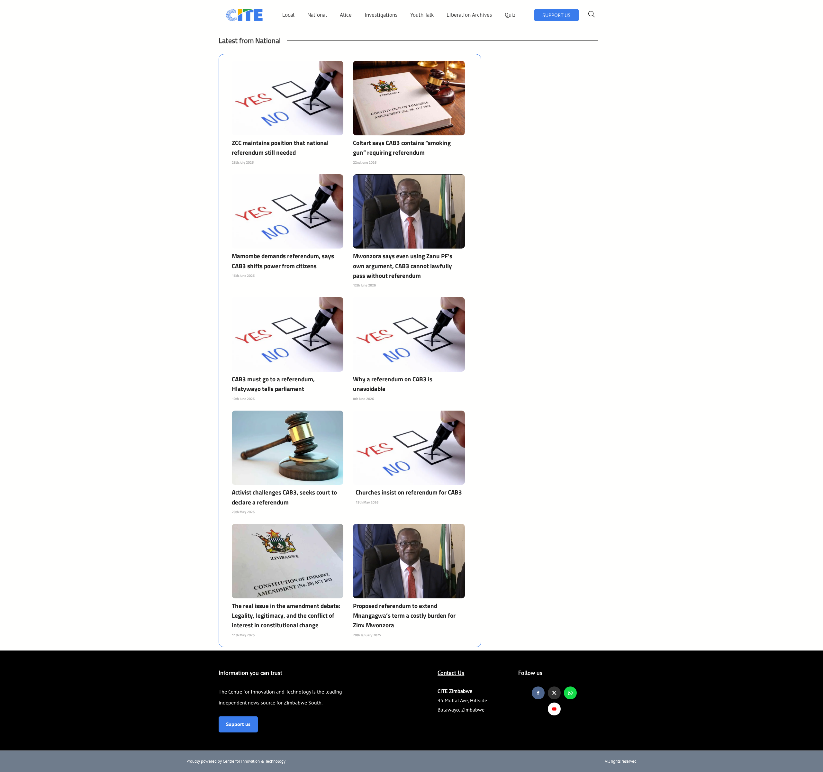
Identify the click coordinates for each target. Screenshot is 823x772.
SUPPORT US (556, 15)
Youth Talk (422, 14)
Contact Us (451, 673)
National (317, 14)
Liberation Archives (469, 14)
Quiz (510, 14)
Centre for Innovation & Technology (254, 761)
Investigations (381, 14)
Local (288, 14)
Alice (346, 14)
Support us (238, 724)
